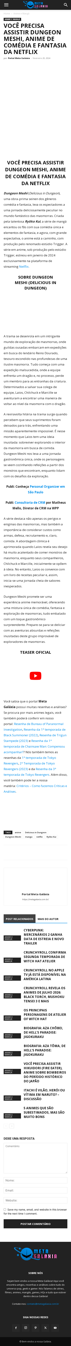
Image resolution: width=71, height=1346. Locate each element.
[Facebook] (7, 852)
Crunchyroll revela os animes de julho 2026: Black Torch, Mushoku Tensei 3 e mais (44, 994)
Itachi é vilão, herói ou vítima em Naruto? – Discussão (44, 1094)
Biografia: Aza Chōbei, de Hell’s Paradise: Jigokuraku (43, 1032)
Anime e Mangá (21, 13)
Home (7, 13)
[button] (6, 5)
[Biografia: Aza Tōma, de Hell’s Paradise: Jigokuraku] (13, 1050)
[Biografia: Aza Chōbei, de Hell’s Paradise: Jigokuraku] (13, 1032)
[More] (41, 852)
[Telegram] (32, 852)
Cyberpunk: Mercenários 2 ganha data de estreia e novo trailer (44, 936)
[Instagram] (25, 1327)
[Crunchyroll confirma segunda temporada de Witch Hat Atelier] (13, 956)
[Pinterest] (35, 1328)
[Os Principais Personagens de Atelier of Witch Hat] (13, 1014)
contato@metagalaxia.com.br (43, 1303)
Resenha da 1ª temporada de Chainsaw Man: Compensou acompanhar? (34, 746)
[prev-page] (6, 1126)
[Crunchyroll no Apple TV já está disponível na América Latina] (13, 974)
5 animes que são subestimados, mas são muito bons (44, 1112)
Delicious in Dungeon (35, 832)
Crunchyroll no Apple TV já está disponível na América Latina (45, 974)
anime (18, 832)
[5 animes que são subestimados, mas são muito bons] (13, 1112)
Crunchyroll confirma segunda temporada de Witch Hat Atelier (45, 956)
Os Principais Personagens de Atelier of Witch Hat (45, 1014)
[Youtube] (55, 1328)
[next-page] (11, 1126)
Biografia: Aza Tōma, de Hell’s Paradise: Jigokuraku (45, 1050)
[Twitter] (15, 852)
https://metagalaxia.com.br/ (35, 899)
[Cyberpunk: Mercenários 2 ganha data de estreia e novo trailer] (13, 934)
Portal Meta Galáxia (19, 58)
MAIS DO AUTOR (48, 919)
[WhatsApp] (24, 852)
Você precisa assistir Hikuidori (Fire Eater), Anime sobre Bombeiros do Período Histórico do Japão (45, 1072)
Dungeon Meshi (13, 836)
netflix (39, 836)
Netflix (24, 266)
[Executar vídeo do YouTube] (35, 676)
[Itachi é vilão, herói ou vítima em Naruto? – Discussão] (13, 1094)
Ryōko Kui (51, 836)
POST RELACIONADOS (19, 919)
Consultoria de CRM (30, 502)
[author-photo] (35, 889)
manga (28, 836)
